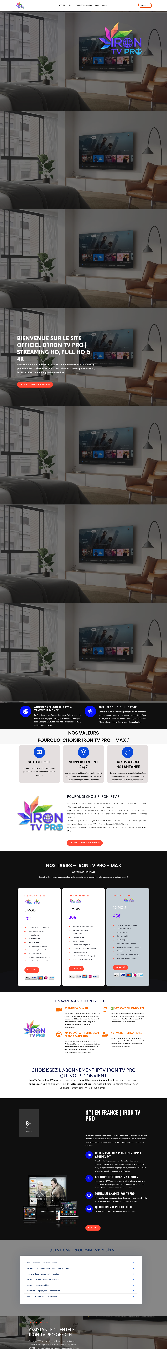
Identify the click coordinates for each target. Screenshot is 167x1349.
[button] (145, 5)
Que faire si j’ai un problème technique (42, 1296)
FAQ (97, 5)
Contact (105, 5)
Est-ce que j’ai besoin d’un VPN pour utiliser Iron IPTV (48, 1268)
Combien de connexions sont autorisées (43, 1274)
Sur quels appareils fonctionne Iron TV (42, 1263)
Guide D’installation (84, 5)
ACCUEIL (62, 5)
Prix (70, 5)
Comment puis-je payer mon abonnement (43, 1291)
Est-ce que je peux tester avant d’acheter (43, 1279)
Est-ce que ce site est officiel (38, 1285)
